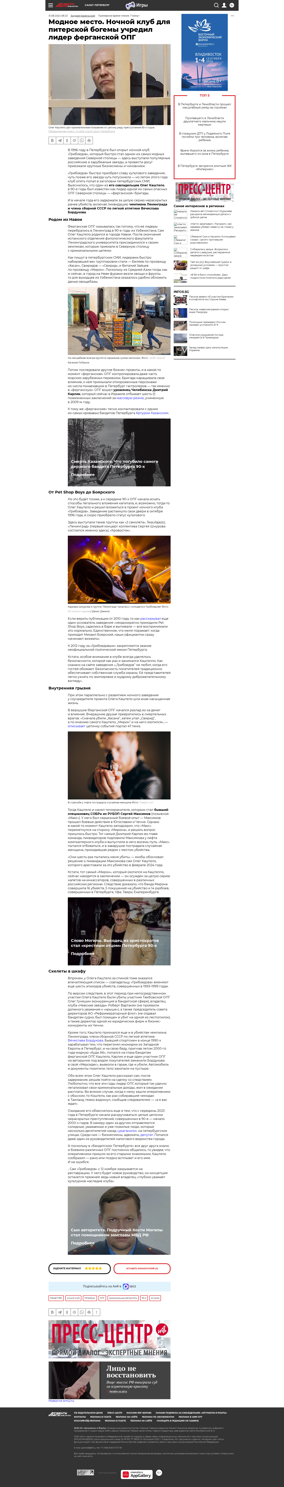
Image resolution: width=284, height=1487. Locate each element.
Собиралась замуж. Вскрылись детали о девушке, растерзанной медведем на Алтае (210, 252)
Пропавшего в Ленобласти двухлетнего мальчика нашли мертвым (205, 121)
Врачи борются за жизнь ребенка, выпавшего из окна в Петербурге (204, 152)
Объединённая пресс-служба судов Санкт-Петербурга (81, 131)
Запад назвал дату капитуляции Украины (208, 349)
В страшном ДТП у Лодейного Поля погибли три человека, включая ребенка (204, 137)
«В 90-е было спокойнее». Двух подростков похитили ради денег (210, 276)
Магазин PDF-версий (139, 1413)
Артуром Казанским (152, 413)
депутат (146, 1135)
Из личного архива (79, 611)
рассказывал (150, 618)
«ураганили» (126, 1131)
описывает (76, 726)
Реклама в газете (100, 1417)
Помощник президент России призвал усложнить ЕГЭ (207, 323)
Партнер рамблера (107, 1473)
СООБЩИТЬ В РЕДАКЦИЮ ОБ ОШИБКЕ (178, 1421)
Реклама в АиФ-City (190, 1417)
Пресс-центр (114, 1413)
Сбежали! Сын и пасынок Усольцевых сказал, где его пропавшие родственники (213, 239)
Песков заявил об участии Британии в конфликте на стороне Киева (211, 298)
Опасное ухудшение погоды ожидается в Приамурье (206, 336)
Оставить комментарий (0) (142, 1268)
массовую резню (130, 398)
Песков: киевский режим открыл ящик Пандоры (209, 311)
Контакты (80, 1417)
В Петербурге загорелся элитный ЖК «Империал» (205, 167)
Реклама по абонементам (158, 1417)
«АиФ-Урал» (156, 357)
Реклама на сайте (127, 1417)
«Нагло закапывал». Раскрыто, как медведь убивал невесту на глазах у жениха (212, 226)
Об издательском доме (88, 1413)
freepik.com (146, 802)
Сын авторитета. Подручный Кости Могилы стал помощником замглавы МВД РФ (117, 1232)
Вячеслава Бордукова (85, 1040)
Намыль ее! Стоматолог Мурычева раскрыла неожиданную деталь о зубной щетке (211, 214)
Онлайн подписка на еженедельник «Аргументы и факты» (191, 1413)
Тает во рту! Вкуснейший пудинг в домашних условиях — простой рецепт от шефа (210, 265)
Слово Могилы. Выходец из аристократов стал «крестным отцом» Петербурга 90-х (115, 943)
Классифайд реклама (87, 1421)
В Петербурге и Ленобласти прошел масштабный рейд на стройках (204, 106)
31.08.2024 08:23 (58, 15)
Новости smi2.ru (61, 1401)
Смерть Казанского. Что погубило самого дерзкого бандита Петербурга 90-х (114, 464)
